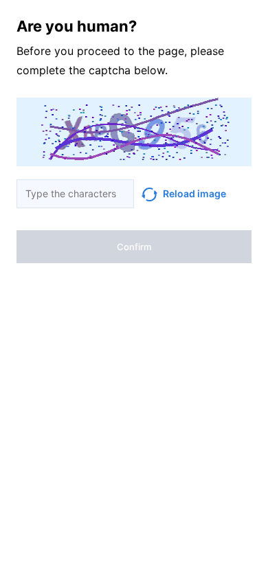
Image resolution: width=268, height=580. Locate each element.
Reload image (194, 193)
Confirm (134, 246)
